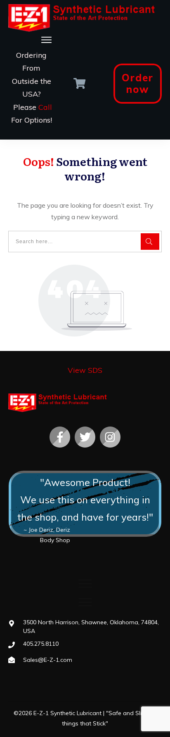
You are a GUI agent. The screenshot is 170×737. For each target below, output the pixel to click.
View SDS (85, 370)
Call (45, 107)
